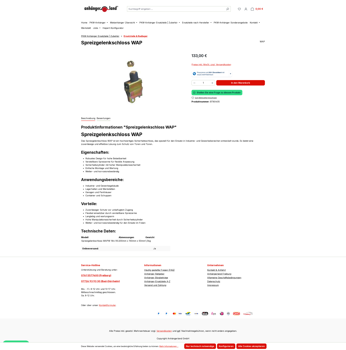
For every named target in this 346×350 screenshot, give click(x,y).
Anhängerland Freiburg (219, 273)
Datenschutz (213, 281)
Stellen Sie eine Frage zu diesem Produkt (219, 92)
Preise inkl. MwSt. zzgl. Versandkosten (211, 64)
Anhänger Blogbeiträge (156, 277)
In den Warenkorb (240, 82)
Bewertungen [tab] (103, 118)
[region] (133, 82)
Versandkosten (164, 331)
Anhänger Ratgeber (154, 273)
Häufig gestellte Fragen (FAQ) (159, 270)
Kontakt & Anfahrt (216, 270)
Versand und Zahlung (155, 285)
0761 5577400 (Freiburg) (96, 275)
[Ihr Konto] (246, 9)
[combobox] (175, 9)
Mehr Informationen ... (168, 346)
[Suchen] (227, 9)
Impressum (213, 285)
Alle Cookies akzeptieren (251, 346)
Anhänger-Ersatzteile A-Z (157, 281)
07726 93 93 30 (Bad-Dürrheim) (100, 281)
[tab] (88, 118)
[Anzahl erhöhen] (212, 83)
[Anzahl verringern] (194, 83)
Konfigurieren (226, 346)
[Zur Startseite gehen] (101, 8)
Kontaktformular (107, 305)
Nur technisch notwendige (200, 346)
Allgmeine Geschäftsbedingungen (224, 277)
